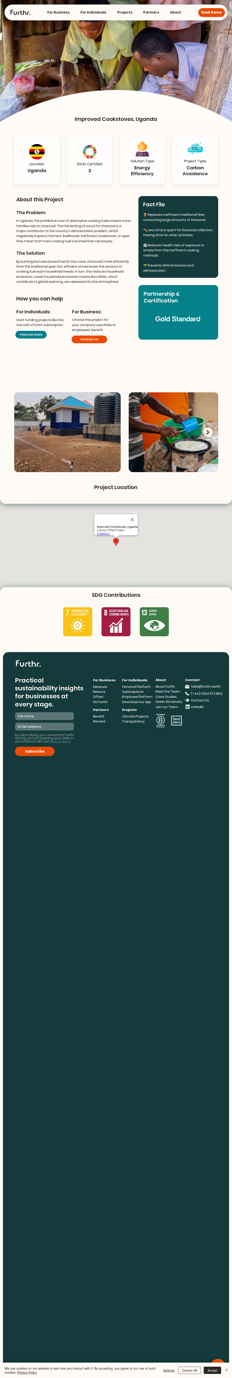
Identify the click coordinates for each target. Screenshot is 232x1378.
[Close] (226, 1370)
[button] (58, 12)
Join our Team (166, 707)
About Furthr (165, 686)
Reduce (99, 691)
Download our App (136, 702)
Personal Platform (136, 686)
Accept (212, 1370)
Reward (99, 721)
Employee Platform (137, 696)
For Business (104, 680)
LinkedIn (197, 707)
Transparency (133, 721)
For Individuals (134, 680)
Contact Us (200, 700)
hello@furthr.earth (206, 686)
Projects (129, 710)
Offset (98, 696)
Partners (101, 710)
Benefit (98, 716)
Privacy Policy (27, 1372)
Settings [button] (169, 1370)
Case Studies (166, 696)
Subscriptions (133, 691)
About (160, 680)
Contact (192, 680)
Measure (100, 686)
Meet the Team (167, 691)
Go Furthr (100, 702)
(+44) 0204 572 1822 (206, 693)
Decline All (189, 1370)
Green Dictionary (168, 701)
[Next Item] (208, 432)
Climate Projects (135, 716)
